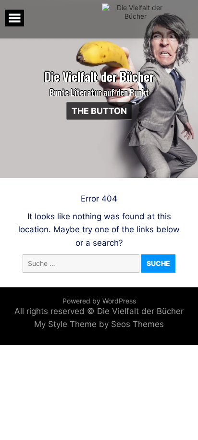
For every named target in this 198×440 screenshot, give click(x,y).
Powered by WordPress (99, 301)
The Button (99, 111)
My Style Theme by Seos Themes (99, 324)
